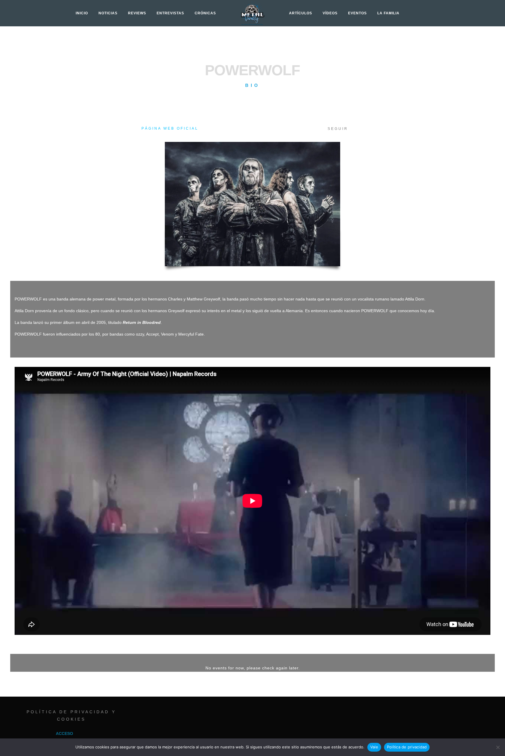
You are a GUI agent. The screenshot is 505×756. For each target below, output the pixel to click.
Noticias (107, 13)
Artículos (300, 13)
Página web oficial (169, 128)
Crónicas (205, 13)
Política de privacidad (407, 747)
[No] (498, 747)
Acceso (64, 733)
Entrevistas (170, 13)
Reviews (137, 13)
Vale (374, 747)
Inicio (82, 13)
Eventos (357, 13)
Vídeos (330, 13)
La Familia (388, 13)
